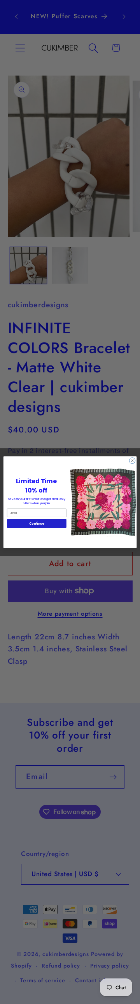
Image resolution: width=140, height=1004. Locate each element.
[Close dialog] (132, 460)
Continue (36, 523)
